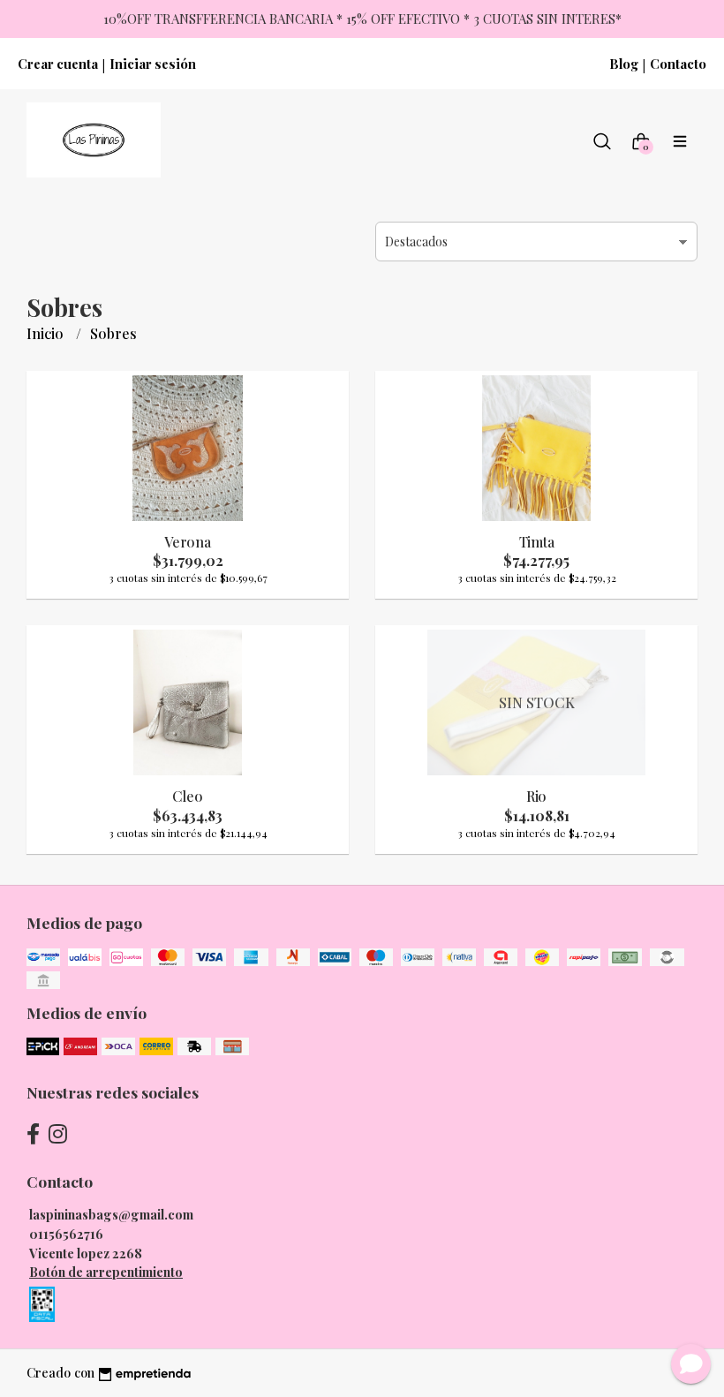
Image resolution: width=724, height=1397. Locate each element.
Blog (623, 63)
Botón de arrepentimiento (106, 1271)
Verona (187, 541)
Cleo (187, 796)
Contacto (678, 63)
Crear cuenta (58, 63)
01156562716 (66, 1233)
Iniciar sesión (152, 63)
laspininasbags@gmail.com (111, 1214)
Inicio (46, 333)
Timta (536, 541)
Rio (536, 796)
